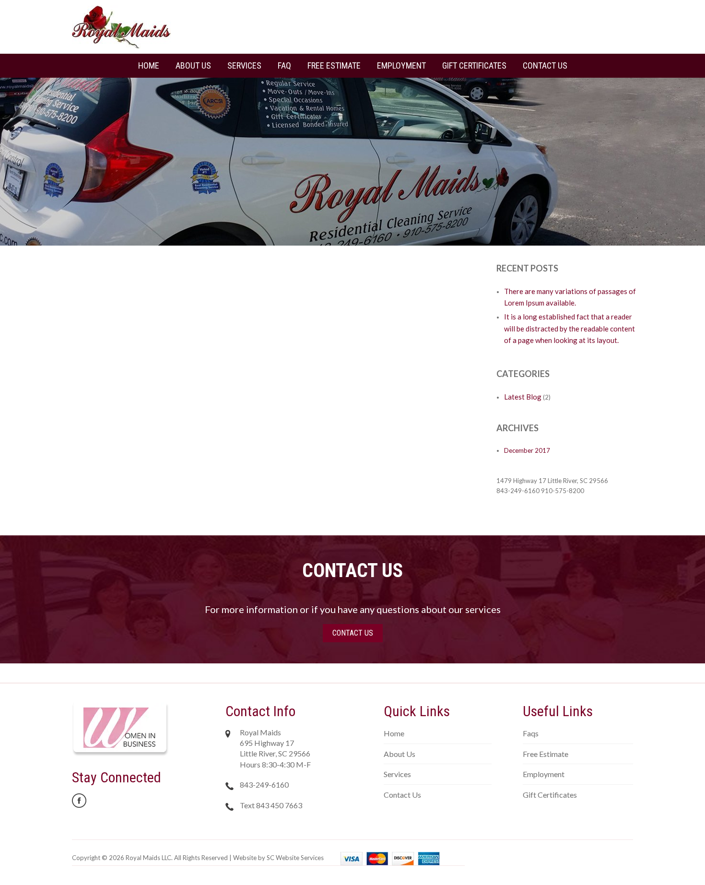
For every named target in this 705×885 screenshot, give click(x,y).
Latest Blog (522, 396)
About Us (193, 65)
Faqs (531, 733)
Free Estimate (334, 65)
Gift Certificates (474, 65)
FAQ (284, 65)
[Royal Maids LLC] (121, 26)
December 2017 (527, 450)
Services (244, 65)
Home (148, 65)
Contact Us (545, 65)
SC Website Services (295, 857)
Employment (401, 65)
